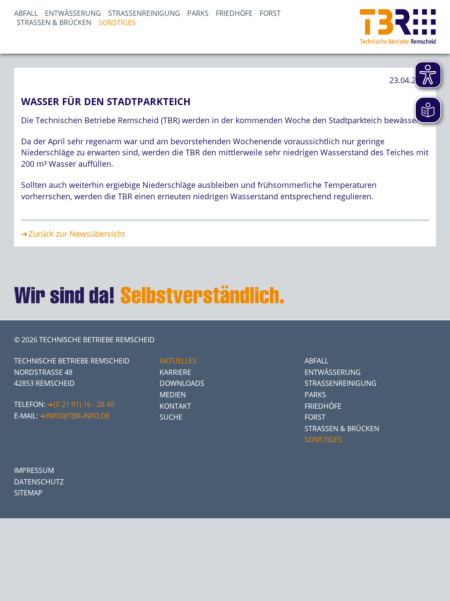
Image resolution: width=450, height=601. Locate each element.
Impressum (34, 470)
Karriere (175, 372)
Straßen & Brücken (54, 22)
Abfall (26, 13)
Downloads (182, 383)
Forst (270, 13)
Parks (198, 13)
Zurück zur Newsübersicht (77, 233)
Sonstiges (117, 22)
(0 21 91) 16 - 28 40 (84, 404)
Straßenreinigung (144, 13)
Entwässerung (73, 13)
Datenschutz (39, 482)
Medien (173, 394)
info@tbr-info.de (78, 416)
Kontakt (175, 406)
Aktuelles (178, 361)
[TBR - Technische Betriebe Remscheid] (398, 27)
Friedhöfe (234, 13)
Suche (171, 417)
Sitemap (28, 493)
